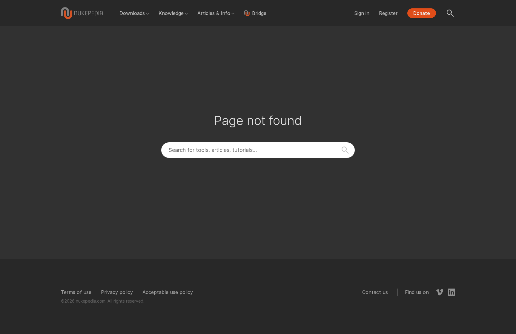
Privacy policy (117, 292)
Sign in (361, 13)
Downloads (132, 13)
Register (388, 13)
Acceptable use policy (167, 292)
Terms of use (76, 292)
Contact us (375, 292)
